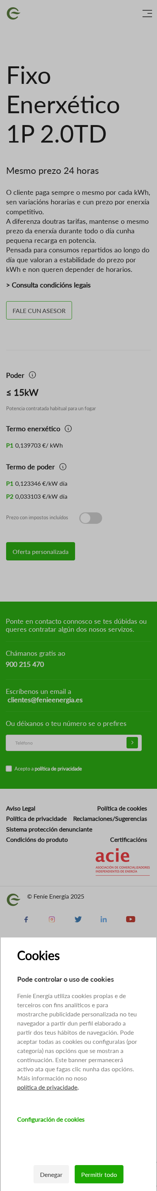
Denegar (51, 1174)
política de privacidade (47, 1087)
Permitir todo (99, 1174)
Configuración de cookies (51, 1119)
